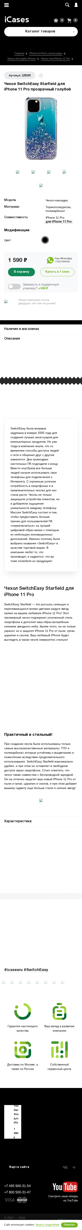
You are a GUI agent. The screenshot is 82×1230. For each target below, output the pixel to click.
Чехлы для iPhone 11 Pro (55, 58)
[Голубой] (45, 240)
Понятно (69, 1225)
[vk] (65, 1167)
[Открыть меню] (6, 4)
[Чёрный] (36, 240)
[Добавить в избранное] (41, 75)
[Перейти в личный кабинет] (76, 4)
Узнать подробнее (47, 1225)
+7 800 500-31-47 (17, 1192)
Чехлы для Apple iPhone (21, 58)
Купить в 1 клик (57, 272)
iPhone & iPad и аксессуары (45, 53)
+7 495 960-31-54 (17, 1186)
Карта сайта (19, 1167)
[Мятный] (28, 240)
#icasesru (13, 970)
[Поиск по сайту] (67, 4)
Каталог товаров (40, 31)
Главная (19, 53)
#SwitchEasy (36, 970)
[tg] (73, 1167)
